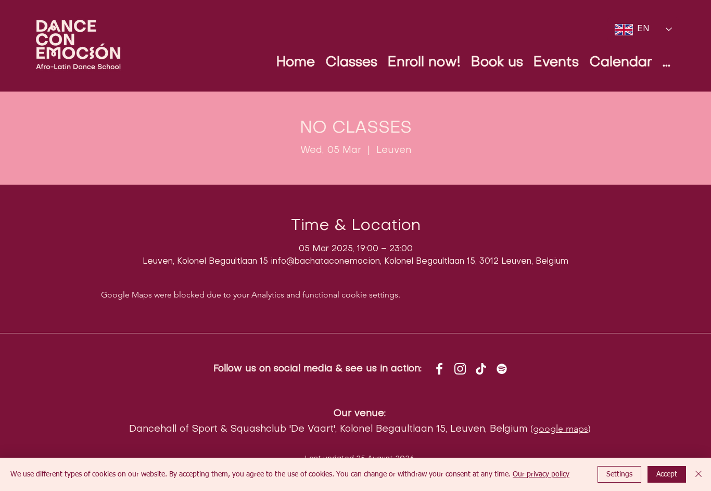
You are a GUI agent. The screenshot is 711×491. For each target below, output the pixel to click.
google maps (560, 428)
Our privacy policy (541, 474)
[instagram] (460, 369)
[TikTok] (481, 369)
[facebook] (439, 369)
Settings (619, 474)
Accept (666, 474)
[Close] (698, 474)
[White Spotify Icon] (502, 369)
